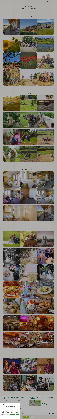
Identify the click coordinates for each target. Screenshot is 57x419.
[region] (10, 409)
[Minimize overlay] (19, 404)
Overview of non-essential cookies (10, 416)
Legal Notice (12, 417)
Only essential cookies (5, 414)
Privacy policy (8, 417)
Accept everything (14, 414)
